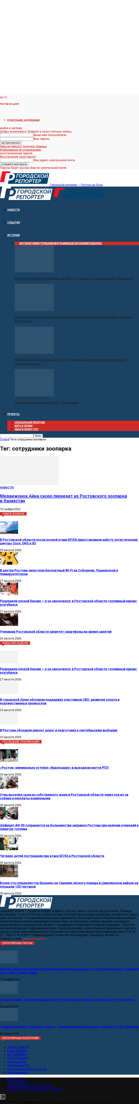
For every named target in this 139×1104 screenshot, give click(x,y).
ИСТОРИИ (13, 235)
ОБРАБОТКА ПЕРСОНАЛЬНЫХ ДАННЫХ (34, 1089)
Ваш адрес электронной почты (54, 160)
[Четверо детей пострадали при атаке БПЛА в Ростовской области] (9, 849)
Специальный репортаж (29, 422)
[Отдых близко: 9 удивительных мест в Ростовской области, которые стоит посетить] (9, 993)
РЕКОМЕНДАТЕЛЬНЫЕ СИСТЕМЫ (30, 1086)
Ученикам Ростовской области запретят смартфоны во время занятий (55, 631)
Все (16, 243)
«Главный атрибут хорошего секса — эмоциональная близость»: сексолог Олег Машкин (69, 1027)
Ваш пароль (41, 139)
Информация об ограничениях (20, 150)
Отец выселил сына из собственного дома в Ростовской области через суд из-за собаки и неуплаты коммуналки (64, 796)
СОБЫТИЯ (13, 222)
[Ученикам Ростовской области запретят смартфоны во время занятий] (9, 625)
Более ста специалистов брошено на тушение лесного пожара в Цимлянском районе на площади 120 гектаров (69, 884)
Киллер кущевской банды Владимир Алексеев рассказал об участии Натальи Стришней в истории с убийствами (69, 971)
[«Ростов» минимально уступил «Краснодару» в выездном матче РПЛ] (9, 761)
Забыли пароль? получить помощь (23, 146)
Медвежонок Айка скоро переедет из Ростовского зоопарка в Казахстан (63, 498)
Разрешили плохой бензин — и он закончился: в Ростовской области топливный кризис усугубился (68, 602)
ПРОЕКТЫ (13, 414)
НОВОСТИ (13, 210)
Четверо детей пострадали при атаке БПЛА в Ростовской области (52, 856)
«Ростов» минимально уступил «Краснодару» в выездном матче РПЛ (54, 767)
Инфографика (60, 243)
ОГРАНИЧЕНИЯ (17, 1082)
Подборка (95, 243)
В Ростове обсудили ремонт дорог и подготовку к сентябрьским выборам (58, 730)
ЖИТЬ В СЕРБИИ (23, 425)
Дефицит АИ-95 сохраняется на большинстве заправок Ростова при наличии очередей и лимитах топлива (69, 827)
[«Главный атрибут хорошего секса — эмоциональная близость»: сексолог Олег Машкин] (9, 1020)
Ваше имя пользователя (49, 135)
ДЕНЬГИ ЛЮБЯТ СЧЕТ (26, 429)
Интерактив (27, 243)
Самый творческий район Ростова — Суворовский (46, 402)
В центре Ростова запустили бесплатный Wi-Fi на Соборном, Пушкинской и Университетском (59, 572)
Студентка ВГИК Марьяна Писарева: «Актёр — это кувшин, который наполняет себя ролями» (74, 278)
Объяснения (79, 243)
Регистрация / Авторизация (23, 120)
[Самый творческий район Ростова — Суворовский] (34, 395)
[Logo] (26, 199)
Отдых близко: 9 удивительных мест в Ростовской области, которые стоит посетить (67, 1000)
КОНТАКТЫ (15, 1079)
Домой (4, 439)
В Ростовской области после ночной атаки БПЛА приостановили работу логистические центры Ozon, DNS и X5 (69, 541)
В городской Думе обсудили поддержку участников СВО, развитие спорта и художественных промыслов (59, 701)
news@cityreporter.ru (34, 938)
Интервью (43, 243)
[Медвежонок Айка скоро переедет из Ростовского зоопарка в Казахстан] (29, 484)
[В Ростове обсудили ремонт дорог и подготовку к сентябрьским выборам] (9, 723)
